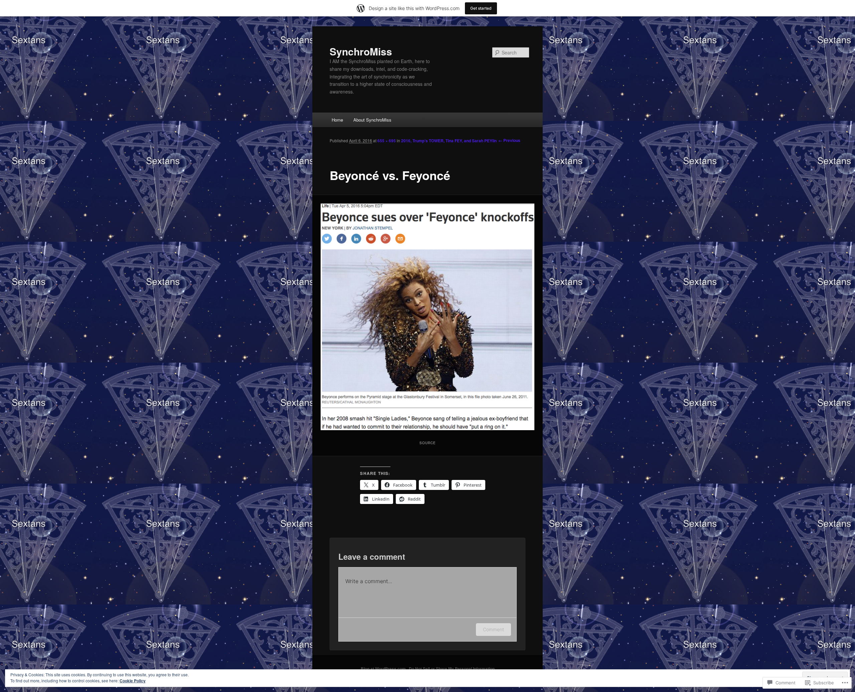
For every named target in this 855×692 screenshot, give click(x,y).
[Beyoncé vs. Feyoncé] (428, 316)
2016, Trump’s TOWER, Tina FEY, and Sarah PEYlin (449, 141)
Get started (481, 8)
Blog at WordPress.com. (384, 669)
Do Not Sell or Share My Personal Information (452, 669)
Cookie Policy (133, 681)
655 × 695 (386, 141)
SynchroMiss (361, 51)
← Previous (509, 140)
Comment (493, 629)
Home (337, 120)
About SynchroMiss (372, 120)
